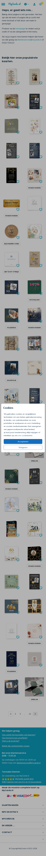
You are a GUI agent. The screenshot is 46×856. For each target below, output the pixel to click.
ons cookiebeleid (25, 435)
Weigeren (23, 447)
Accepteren (23, 441)
